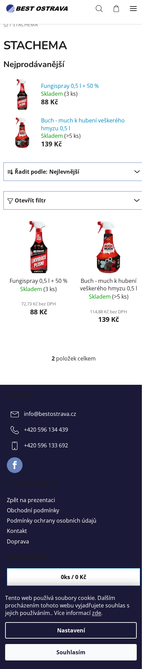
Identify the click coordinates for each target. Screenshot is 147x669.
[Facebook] (15, 465)
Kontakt (17, 531)
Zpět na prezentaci (31, 500)
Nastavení (71, 630)
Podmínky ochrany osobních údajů (51, 520)
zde (96, 613)
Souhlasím (70, 652)
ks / (73, 577)
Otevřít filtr (30, 200)
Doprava (18, 541)
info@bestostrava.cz (50, 414)
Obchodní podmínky (33, 510)
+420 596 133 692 (46, 445)
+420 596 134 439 (46, 429)
